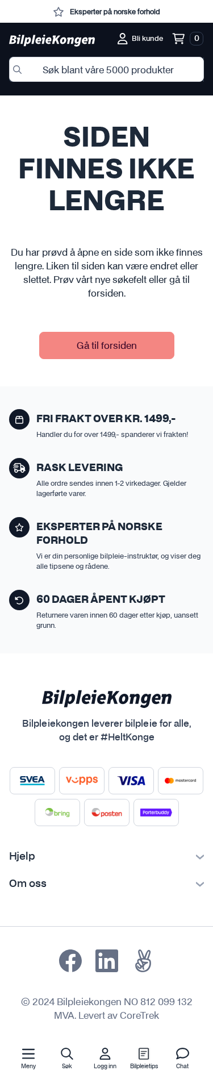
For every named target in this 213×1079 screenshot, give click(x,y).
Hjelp (22, 857)
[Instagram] (106, 960)
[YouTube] (143, 960)
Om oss (28, 884)
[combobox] (106, 69)
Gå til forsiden (107, 345)
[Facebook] (70, 960)
